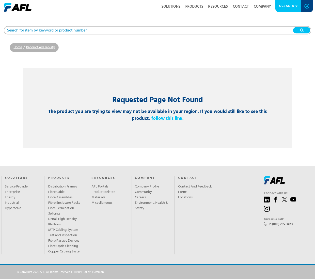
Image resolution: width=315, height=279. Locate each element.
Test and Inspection (62, 235)
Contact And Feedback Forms (195, 189)
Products (194, 7)
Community (143, 192)
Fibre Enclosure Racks (64, 203)
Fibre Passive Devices (63, 241)
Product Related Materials (103, 194)
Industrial (12, 203)
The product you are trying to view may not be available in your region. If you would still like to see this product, (157, 115)
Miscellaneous (102, 203)
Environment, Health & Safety (151, 205)
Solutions (170, 7)
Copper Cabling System (65, 251)
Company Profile (147, 186)
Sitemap (99, 272)
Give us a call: (274, 219)
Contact (241, 7)
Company (262, 7)
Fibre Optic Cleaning (63, 246)
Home (18, 47)
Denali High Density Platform (62, 222)
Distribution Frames (62, 186)
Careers (140, 197)
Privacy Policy (82, 272)
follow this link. (167, 118)
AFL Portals (100, 186)
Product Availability (40, 47)
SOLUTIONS (16, 178)
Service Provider (17, 186)
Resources (218, 7)
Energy (10, 197)
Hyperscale (13, 208)
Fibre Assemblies (60, 197)
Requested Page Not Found (157, 100)
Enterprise (12, 192)
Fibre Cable (56, 192)
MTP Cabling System (63, 230)
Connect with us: (276, 193)
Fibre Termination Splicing (61, 211)
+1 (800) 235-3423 (280, 224)
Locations (185, 197)
